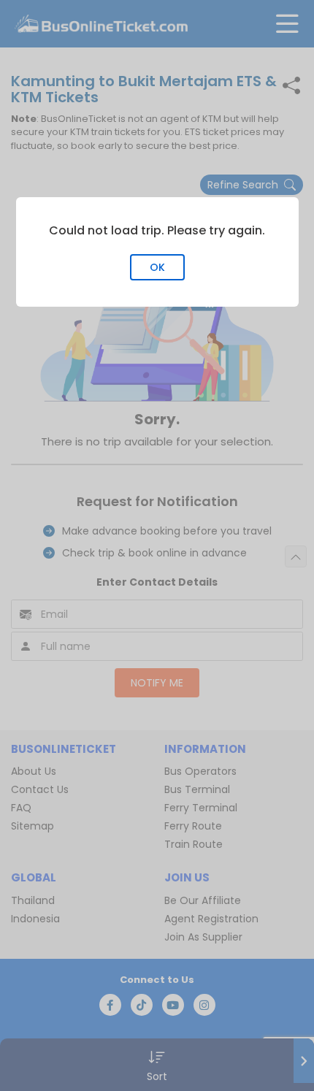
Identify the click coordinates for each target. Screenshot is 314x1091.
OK (157, 267)
